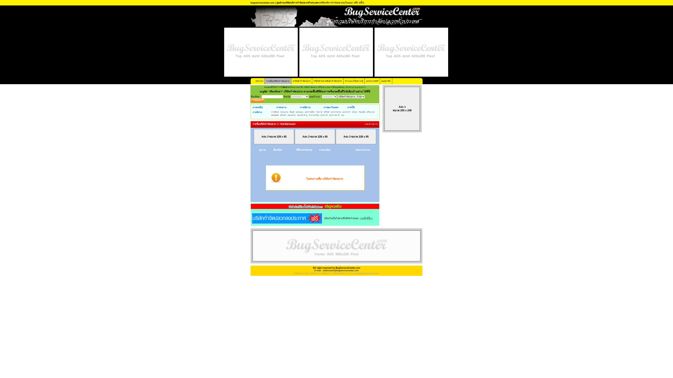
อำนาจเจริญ (314, 115)
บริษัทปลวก (326, 273)
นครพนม (299, 112)
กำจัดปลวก (299, 273)
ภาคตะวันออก (331, 107)
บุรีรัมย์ (326, 112)
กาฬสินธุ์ (275, 112)
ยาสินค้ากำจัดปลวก (302, 81)
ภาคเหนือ (258, 107)
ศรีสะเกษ (371, 112)
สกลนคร (275, 115)
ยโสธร (355, 112)
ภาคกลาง (281, 107)
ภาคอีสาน (305, 107)
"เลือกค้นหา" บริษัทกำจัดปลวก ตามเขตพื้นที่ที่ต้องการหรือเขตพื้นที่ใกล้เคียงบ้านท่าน (315, 91)
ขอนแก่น (284, 112)
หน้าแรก (259, 81)
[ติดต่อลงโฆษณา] (336, 262)
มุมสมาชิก (386, 81)
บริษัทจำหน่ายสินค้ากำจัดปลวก (328, 81)
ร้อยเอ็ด (362, 112)
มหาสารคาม (336, 112)
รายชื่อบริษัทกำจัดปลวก (278, 81)
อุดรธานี (324, 115)
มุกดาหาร (346, 112)
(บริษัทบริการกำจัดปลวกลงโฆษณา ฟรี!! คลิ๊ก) (341, 2)
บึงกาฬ (319, 112)
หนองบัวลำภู (302, 115)
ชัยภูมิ (292, 112)
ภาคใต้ (351, 107)
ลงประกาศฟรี (372, 81)
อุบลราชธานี (334, 115)
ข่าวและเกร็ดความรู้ (354, 81)
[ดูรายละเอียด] (315, 207)
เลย (342, 115)
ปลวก (350, 273)
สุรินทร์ (283, 115)
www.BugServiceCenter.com (367, 273)
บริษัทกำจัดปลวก (340, 273)
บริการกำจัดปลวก (312, 273)
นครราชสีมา (310, 112)
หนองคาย (291, 115)
